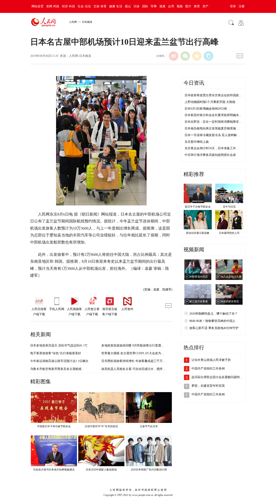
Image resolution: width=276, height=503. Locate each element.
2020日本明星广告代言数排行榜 (149, 469)
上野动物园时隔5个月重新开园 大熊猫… (211, 102)
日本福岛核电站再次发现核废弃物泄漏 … (212, 128)
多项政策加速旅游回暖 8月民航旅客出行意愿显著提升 (137, 345)
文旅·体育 (100, 6)
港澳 (162, 6)
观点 (128, 6)
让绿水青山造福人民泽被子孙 (211, 360)
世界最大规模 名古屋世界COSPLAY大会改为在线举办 (137, 353)
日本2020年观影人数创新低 (101, 469)
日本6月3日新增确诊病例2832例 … (208, 108)
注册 (241, 6)
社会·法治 (84, 6)
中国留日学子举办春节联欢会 (54, 426)
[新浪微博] (173, 56)
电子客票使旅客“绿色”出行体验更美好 (55, 353)
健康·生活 (115, 6)
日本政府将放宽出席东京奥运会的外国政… (213, 95)
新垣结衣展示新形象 (197, 232)
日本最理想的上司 (229, 232)
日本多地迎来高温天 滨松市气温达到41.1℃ (59, 345)
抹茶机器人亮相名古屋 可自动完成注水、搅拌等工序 (136, 369)
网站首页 (37, 6)
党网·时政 (52, 6)
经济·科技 (68, 6)
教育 (197, 6)
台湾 (171, 6)
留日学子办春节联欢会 (198, 206)
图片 (188, 6)
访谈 (136, 6)
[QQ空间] (197, 56)
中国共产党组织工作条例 (208, 368)
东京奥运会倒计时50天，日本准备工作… (212, 148)
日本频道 (87, 21)
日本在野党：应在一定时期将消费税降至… (213, 121)
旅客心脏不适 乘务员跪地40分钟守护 (213, 328)
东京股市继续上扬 (197, 141)
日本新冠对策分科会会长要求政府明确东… (213, 115)
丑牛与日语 (229, 206)
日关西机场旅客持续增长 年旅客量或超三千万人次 (135, 361)
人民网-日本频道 (80, 55)
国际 (145, 6)
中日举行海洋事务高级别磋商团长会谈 (210, 155)
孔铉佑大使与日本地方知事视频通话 (54, 469)
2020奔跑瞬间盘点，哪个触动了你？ (213, 313)
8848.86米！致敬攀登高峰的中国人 (212, 321)
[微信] (185, 56)
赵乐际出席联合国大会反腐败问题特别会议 (220, 377)
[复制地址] (208, 56)
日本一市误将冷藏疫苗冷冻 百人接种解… (212, 135)
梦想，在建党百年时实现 (208, 385)
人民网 (73, 21)
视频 (180, 6)
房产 (205, 6)
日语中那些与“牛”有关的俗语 (101, 426)
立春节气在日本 (149, 426)
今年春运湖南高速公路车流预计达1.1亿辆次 (59, 361)
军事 (154, 6)
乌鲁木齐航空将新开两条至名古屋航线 (56, 369)
